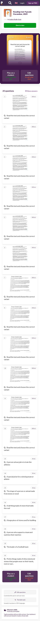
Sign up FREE (32, 3)
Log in (22, 3)
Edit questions (21, 592)
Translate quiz (21, 600)
